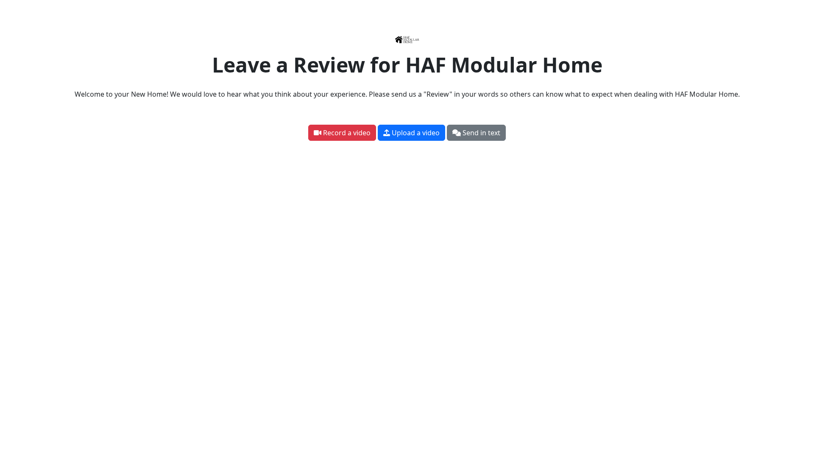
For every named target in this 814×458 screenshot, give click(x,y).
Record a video (346, 132)
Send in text (480, 132)
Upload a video (415, 132)
